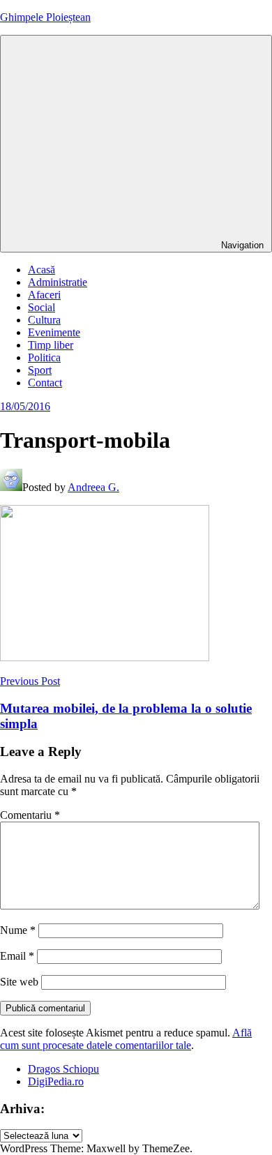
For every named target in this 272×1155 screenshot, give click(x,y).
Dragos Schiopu (63, 1069)
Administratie (57, 282)
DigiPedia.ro (56, 1081)
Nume (18, 930)
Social (41, 307)
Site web (19, 982)
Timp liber (50, 345)
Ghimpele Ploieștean (45, 17)
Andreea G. (93, 487)
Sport (40, 370)
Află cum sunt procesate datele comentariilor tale (126, 1039)
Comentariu (30, 815)
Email (17, 956)
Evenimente (54, 332)
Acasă (41, 269)
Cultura (44, 320)
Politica (44, 357)
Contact (45, 382)
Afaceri (44, 295)
